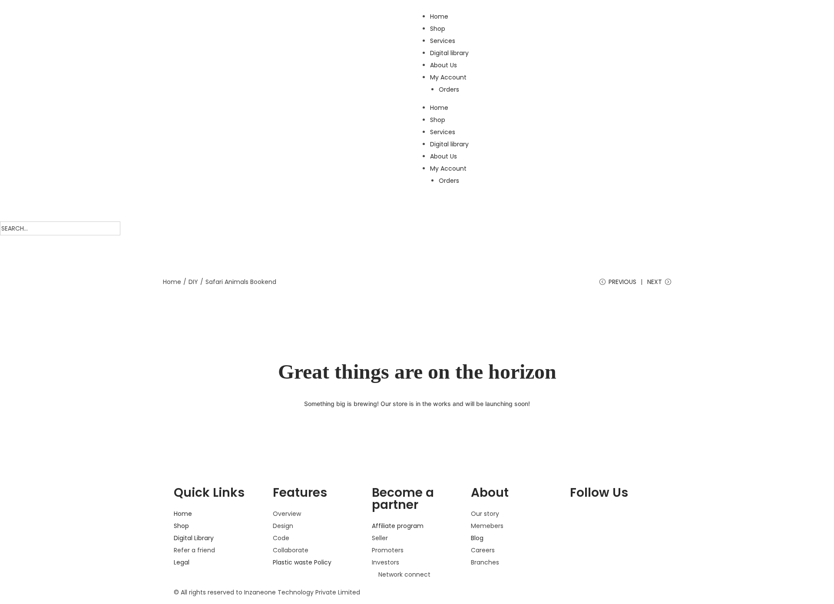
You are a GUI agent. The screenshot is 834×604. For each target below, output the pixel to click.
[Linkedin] (604, 544)
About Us (443, 65)
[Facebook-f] (581, 518)
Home (439, 16)
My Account (448, 77)
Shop (437, 28)
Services (442, 40)
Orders (449, 89)
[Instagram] (581, 544)
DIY (193, 281)
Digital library (449, 53)
